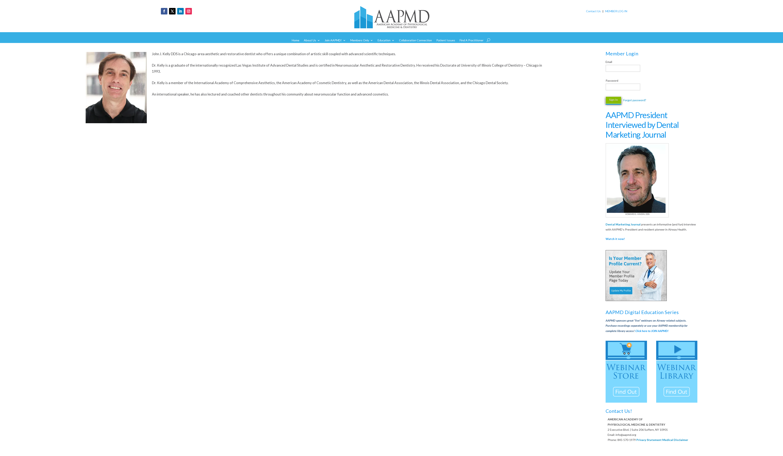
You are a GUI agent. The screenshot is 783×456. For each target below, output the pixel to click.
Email (609, 62)
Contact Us (593, 11)
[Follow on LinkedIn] (180, 11)
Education (384, 40)
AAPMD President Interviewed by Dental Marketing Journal (642, 125)
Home (295, 40)
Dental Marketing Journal (623, 224)
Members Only (359, 40)
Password (612, 80)
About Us (310, 40)
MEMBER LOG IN (616, 11)
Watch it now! (615, 239)
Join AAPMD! (333, 40)
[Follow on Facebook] (164, 11)
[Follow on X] (172, 11)
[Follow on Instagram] (188, 11)
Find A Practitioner (471, 40)
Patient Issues (445, 40)
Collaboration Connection (415, 40)
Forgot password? (634, 100)
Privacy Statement (649, 440)
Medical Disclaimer (675, 440)
